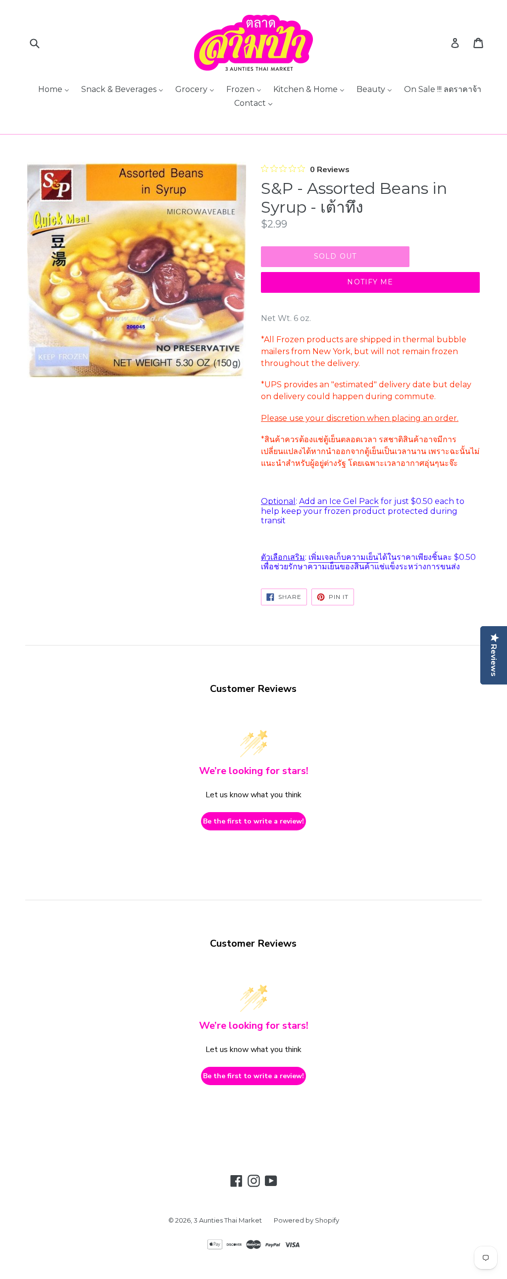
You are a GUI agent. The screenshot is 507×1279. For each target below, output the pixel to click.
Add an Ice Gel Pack (339, 501)
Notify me (370, 281)
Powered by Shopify (306, 1220)
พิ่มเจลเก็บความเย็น (344, 557)
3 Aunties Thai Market (228, 1220)
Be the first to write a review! (253, 821)
